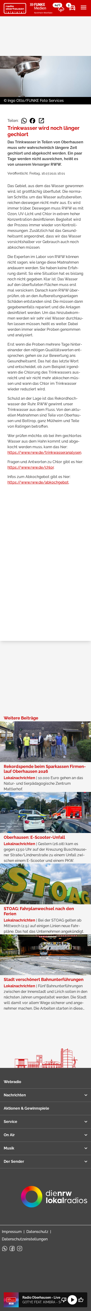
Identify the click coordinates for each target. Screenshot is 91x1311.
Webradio (12, 1082)
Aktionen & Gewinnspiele (26, 1108)
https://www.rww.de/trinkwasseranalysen (44, 452)
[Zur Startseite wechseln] (15, 8)
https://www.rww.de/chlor (30, 467)
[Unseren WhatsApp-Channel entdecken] (4, 1248)
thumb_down (64, 1300)
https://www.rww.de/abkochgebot (38, 482)
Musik (9, 1148)
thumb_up (81, 1300)
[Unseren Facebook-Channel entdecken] (12, 1248)
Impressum (12, 1231)
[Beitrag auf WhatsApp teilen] (24, 121)
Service (10, 1121)
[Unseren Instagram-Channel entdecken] (19, 1248)
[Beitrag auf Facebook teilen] (32, 121)
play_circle (72, 1299)
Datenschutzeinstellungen (25, 1239)
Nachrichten (15, 1095)
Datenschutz (37, 1231)
